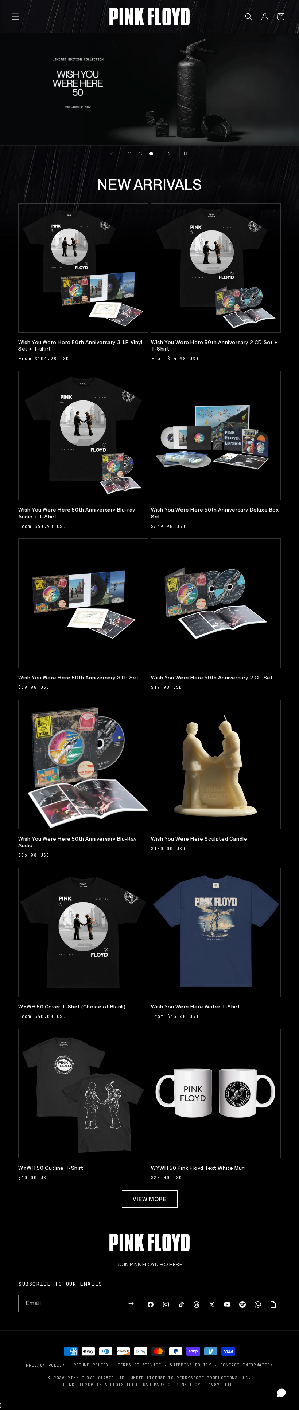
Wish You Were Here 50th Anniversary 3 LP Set (78, 677)
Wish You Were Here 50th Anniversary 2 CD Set (212, 677)
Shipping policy (190, 1364)
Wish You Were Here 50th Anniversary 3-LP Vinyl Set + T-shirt (80, 345)
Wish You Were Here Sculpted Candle (199, 839)
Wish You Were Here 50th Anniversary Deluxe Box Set (215, 513)
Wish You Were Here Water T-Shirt (195, 1007)
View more (150, 1199)
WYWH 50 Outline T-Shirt (51, 1168)
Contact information (246, 1364)
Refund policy (91, 1364)
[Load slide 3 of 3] (151, 153)
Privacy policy (45, 1365)
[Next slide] (169, 154)
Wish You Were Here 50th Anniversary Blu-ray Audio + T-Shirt (76, 513)
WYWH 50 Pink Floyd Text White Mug (198, 1168)
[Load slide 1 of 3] (129, 153)
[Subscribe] (131, 1303)
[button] (15, 17)
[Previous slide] (112, 154)
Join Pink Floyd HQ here (149, 1264)
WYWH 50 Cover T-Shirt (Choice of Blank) (71, 1007)
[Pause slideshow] (187, 154)
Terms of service (139, 1364)
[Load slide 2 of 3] (140, 153)
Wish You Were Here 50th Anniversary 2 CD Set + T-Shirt (214, 345)
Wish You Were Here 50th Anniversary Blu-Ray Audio (77, 842)
